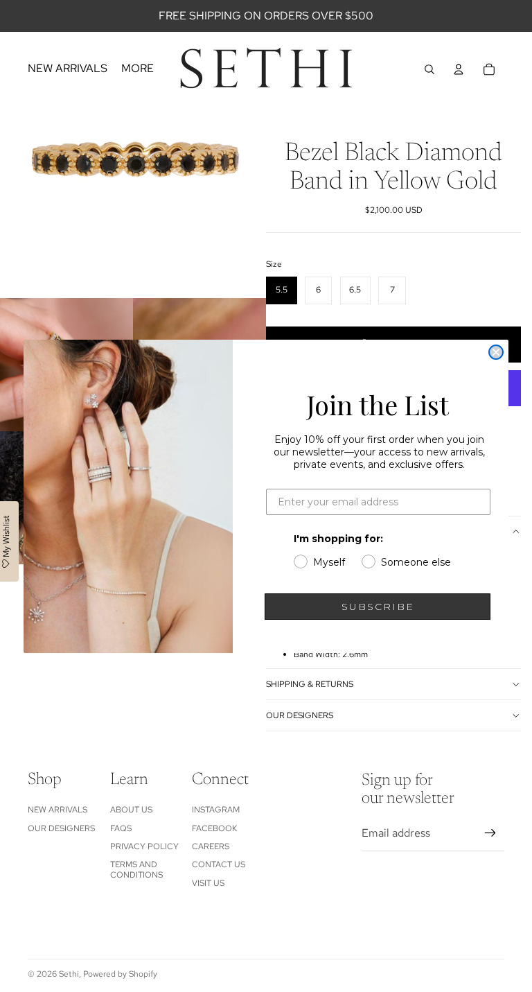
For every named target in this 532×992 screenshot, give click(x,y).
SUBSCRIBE (378, 606)
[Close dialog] (496, 352)
